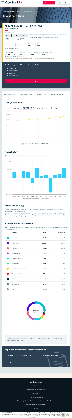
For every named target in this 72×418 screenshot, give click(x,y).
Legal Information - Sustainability (36, 404)
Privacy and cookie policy (36, 397)
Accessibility (36, 393)
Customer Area (63, 3)
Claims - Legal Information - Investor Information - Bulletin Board (36, 401)
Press (36, 386)
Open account (49, 3)
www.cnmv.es (55, 37)
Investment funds (8, 11)
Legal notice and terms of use (36, 389)
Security (36, 408)
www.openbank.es (46, 37)
